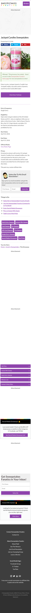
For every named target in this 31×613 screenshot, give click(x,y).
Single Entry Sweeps (8, 234)
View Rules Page (6, 147)
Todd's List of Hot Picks (10, 213)
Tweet (16, 44)
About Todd (15, 544)
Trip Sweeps (18, 230)
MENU (27, 3)
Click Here (15, 516)
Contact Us (15, 535)
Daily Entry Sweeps (8, 222)
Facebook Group (15, 564)
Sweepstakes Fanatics (18, 76)
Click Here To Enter (15, 95)
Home (3, 247)
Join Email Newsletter (15, 549)
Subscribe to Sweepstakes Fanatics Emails (16, 201)
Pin (25, 44)
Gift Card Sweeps (7, 230)
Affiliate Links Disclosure (14, 595)
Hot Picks (22, 238)
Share (6, 44)
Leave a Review (15, 554)
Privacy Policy (21, 593)
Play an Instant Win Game (11, 211)
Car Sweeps (15, 226)
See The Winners (15, 546)
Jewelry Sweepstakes (12, 247)
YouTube (15, 569)
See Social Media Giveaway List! (15, 435)
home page (5, 78)
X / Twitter (15, 566)
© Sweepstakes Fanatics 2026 (9, 593)
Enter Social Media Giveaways (12, 208)
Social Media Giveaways (9, 238)
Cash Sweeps (6, 226)
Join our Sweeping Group (15, 552)
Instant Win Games (22, 222)
